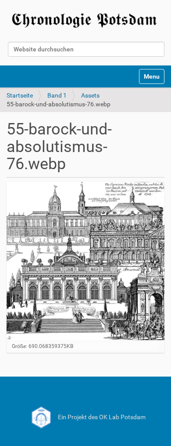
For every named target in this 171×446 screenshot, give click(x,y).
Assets (90, 95)
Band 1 (57, 95)
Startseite (20, 95)
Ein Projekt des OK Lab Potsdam (101, 417)
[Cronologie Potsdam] (85, 19)
